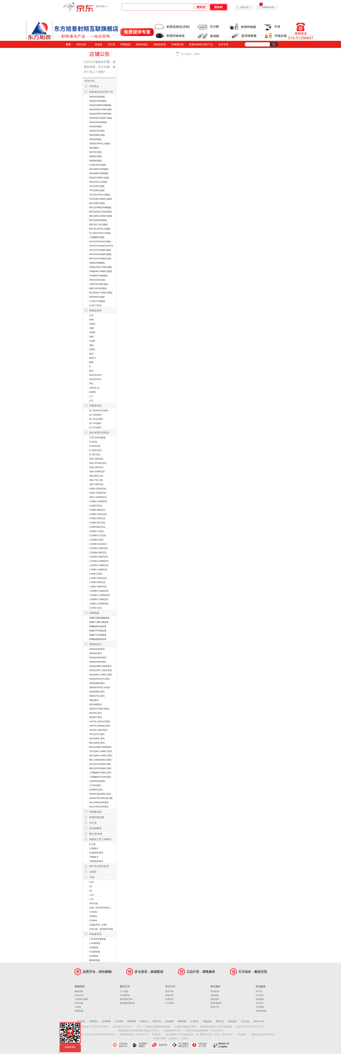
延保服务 (260, 999)
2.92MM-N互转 (96, 540)
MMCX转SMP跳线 (98, 288)
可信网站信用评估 (121, 1045)
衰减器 (98, 44)
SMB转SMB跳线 (97, 263)
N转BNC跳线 (95, 156)
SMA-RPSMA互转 (97, 463)
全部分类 (81, 44)
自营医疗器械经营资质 (185, 1026)
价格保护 (214, 995)
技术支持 (223, 44)
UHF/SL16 (94, 388)
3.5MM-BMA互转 (97, 527)
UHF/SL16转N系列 (98, 730)
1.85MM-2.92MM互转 (99, 595)
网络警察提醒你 (141, 1045)
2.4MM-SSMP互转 (98, 586)
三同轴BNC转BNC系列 (100, 772)
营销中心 (144, 1021)
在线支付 (169, 995)
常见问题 (79, 1003)
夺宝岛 (259, 991)
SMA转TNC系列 (97, 696)
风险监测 (207, 1021)
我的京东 (244, 7)
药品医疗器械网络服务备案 (158, 1026)
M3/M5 (92, 392)
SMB (91, 328)
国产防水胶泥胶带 (99, 866)
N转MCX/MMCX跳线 (99, 177)
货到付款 (169, 991)
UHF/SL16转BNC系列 (99, 726)
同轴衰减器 (95, 811)
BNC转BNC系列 (97, 743)
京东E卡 (260, 1003)
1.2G (91, 899)
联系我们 (94, 1021)
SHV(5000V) (95, 379)
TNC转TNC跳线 (96, 186)
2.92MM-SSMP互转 (98, 557)
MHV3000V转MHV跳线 (100, 254)
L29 (91, 400)
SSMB (92, 332)
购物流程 (79, 991)
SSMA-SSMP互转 (97, 493)
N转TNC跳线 (95, 152)
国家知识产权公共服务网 (220, 1045)
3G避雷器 (93, 947)
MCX (91, 354)
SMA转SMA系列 (97, 649)
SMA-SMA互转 (96, 459)
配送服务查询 (126, 999)
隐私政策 (232, 1021)
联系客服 (79, 1011)
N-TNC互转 (94, 454)
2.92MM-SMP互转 (98, 552)
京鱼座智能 (261, 1011)
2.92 (91, 315)
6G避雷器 (93, 956)
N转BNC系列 (95, 717)
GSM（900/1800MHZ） (100, 907)
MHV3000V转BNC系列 (100, 768)
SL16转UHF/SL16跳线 (100, 233)
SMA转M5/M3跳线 (98, 122)
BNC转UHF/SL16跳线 (99, 229)
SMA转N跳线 (95, 126)
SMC (91, 345)
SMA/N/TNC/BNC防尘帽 (100, 798)
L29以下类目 (95, 305)
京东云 (185, 1038)
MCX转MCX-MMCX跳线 (100, 292)
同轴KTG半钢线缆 (97, 635)
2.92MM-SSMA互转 (98, 548)
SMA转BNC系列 (97, 691)
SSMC (92, 349)
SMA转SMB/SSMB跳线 (100, 105)
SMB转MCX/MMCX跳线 (100, 271)
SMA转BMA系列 (97, 683)
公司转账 (169, 1003)
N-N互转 (93, 442)
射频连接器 (159, 44)
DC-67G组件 (95, 427)
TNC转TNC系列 (96, 734)
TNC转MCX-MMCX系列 (100, 751)
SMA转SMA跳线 (97, 96)
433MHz (93, 916)
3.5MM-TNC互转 (97, 522)
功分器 (111, 44)
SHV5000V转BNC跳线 (100, 250)
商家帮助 (131, 1021)
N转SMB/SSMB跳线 (98, 173)
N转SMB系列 (95, 704)
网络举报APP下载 (200, 1045)
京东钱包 (173, 1038)
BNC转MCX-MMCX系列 (100, 755)
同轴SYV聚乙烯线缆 (98, 622)
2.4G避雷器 (94, 943)
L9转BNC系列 (96, 789)
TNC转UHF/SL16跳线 (99, 194)
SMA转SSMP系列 (97, 662)
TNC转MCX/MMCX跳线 (100, 199)
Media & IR (258, 1021)
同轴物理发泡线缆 (97, 626)
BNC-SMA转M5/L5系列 (100, 760)
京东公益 (245, 1021)
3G (90, 890)
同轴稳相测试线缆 (97, 639)
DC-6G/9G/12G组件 (98, 410)
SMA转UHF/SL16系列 (99, 687)
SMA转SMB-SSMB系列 (100, 666)
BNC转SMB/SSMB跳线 (100, 207)
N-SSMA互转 (95, 450)
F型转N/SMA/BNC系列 (100, 794)
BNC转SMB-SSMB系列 (100, 747)
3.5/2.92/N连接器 (97, 437)
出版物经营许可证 (172, 1030)
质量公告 (220, 1021)
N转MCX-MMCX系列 (99, 709)
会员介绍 (79, 995)
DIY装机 (260, 995)
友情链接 (169, 1021)
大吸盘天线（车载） (98, 925)
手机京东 (157, 1021)
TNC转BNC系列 (97, 738)
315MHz (93, 920)
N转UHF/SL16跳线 (98, 182)
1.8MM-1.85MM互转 (99, 603)
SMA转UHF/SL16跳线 (99, 143)
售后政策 (214, 991)
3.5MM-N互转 (95, 505)
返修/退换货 (216, 1003)
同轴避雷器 (95, 934)
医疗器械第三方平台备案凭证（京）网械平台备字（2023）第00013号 (199, 1034)
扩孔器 (92, 844)
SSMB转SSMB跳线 (98, 275)
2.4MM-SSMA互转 (98, 578)
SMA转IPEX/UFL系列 (99, 679)
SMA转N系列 (95, 653)
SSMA (92, 324)
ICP (138, 1026)
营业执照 (242, 1034)
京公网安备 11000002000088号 (93, 1026)
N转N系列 (94, 700)
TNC (91, 383)
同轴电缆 (125, 44)
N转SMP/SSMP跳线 (98, 169)
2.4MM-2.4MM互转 (98, 569)
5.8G (91, 882)
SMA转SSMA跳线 (97, 101)
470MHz (93, 912)
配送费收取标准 (127, 1003)
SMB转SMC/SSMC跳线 (100, 267)
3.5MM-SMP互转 (97, 518)
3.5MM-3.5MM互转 (98, 501)
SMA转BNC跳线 (97, 135)
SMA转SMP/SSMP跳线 (100, 114)
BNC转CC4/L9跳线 (98, 224)
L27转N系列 (95, 785)
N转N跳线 (94, 148)
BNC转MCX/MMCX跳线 (100, 216)
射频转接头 (142, 44)
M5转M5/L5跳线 (97, 297)
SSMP (92, 341)
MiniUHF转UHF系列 (99, 806)
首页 (68, 44)
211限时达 (125, 995)
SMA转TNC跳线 (97, 131)
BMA (91, 362)
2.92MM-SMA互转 (98, 544)
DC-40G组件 (95, 423)
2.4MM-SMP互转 (97, 582)
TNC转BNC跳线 (97, 190)
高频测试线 (177, 44)
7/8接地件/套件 (96, 861)
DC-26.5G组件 (96, 419)
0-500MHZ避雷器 (97, 939)
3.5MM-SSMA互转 (98, 514)
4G (90, 886)
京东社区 (194, 1021)
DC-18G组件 (95, 415)
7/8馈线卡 (94, 857)
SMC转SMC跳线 (97, 280)
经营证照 (156, 1034)
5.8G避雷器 (94, 952)
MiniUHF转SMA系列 (99, 802)
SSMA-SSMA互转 (97, 488)
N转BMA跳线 (95, 160)
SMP (91, 336)
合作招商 (119, 1021)
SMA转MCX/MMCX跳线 (100, 118)
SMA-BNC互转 (96, 476)
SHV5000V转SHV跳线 (100, 241)
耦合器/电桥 (95, 833)
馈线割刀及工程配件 (100, 839)
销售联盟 (182, 1021)
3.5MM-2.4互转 (96, 531)
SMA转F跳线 (95, 139)
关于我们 (81, 1021)
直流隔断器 (95, 828)
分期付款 (169, 999)
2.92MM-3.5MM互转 (99, 561)
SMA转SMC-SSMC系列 (100, 670)
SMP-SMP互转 (96, 484)
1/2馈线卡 (94, 848)
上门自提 (124, 991)
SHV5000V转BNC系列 (100, 764)
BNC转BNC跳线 (97, 203)
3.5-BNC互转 (95, 608)
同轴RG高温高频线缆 (99, 618)
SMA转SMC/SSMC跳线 (100, 109)
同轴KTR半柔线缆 (97, 630)
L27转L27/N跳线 (97, 301)
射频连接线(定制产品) (201, 44)
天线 (91, 877)
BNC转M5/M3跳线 (98, 220)
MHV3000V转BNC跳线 (100, 258)
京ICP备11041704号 (122, 1026)
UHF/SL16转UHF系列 (99, 721)
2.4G (91, 895)
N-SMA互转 (94, 446)
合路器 (93, 871)
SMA (91, 319)
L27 (91, 396)
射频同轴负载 (96, 817)
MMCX (92, 358)
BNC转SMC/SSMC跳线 (100, 212)
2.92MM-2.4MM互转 (99, 565)
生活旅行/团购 (81, 999)
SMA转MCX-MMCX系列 (100, 674)
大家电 (78, 1007)
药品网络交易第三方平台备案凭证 (216, 1026)
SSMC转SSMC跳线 (98, 284)
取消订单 (214, 1007)
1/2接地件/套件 (96, 852)
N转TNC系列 (95, 713)
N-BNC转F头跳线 (97, 165)
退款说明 (214, 999)
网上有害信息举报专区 (180, 1045)
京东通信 (260, 1007)
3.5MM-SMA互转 (97, 510)
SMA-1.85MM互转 (98, 497)
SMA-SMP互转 (96, 467)
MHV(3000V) (95, 375)
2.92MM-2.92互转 (97, 535)
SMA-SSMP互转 (97, 471)
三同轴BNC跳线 (96, 237)
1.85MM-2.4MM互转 (99, 599)
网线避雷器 (94, 960)
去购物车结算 (267, 7)
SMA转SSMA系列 (97, 657)
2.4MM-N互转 (95, 574)
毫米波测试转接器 (99, 432)
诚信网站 (160, 1045)
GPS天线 (93, 903)
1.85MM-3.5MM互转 (99, 591)
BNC (91, 371)
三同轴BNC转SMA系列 (100, 777)
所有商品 (94, 86)
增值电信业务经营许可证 (263, 1034)
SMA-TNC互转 (96, 480)
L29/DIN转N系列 (97, 781)
